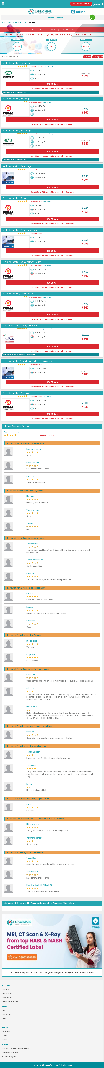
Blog (4, 1018)
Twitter (5, 1035)
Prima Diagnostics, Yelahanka (16, 393)
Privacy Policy (7, 997)
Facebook (6, 1031)
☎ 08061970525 (81, 3)
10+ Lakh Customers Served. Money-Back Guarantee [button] (52, 29)
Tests (9, 22)
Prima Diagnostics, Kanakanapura (18, 293)
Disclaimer (6, 1014)
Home (3, 22)
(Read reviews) (48, 66)
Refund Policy (7, 993)
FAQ (3, 1010)
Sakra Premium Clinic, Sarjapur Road (19, 325)
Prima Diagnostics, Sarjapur (15, 198)
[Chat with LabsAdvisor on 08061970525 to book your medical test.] (92, 17)
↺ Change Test (98, 57)
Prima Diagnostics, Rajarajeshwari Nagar (21, 262)
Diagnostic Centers (10, 1052)
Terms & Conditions (10, 1001)
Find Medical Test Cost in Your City (16, 1048)
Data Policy (6, 989)
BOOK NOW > (52, 84)
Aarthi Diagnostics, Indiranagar (16, 63)
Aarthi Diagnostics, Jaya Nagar (17, 130)
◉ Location (87, 57)
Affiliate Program (9, 1056)
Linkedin (5, 1039)
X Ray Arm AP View (20, 22)
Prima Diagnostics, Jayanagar (16, 98)
